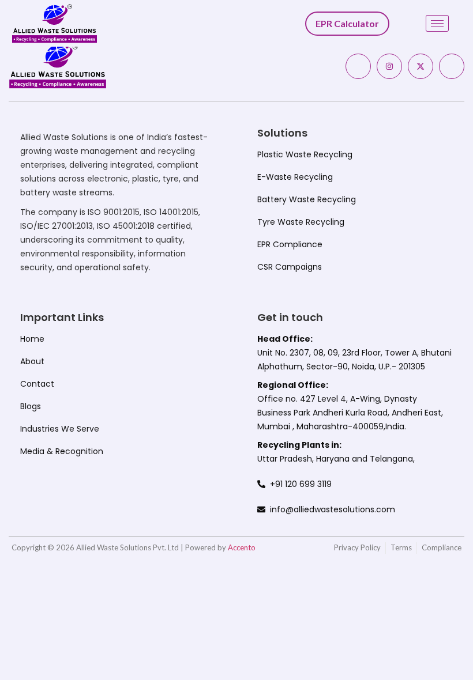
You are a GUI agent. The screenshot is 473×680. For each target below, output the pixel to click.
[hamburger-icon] (437, 23)
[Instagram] (389, 66)
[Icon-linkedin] (451, 66)
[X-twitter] (420, 66)
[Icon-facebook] (358, 66)
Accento (242, 547)
